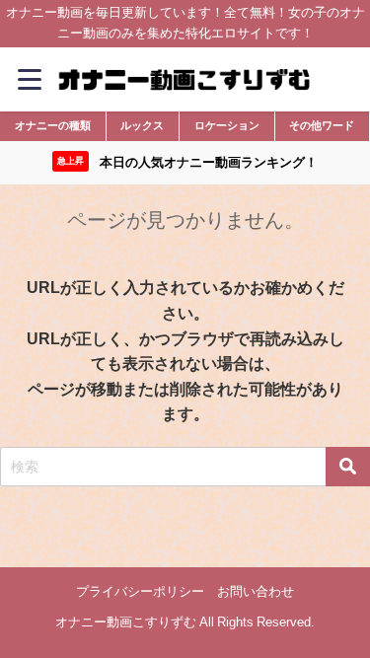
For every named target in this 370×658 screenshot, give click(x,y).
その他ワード (321, 125)
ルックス (142, 125)
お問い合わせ (255, 591)
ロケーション (226, 125)
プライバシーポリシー (140, 591)
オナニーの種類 (53, 125)
